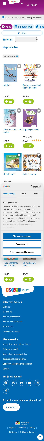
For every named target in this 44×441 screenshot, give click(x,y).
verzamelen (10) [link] (9, 56)
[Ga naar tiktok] (6, 391)
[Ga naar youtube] (29, 383)
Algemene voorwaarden (17, 428)
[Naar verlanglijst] (22, 3)
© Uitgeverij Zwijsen (27, 432)
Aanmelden (11, 407)
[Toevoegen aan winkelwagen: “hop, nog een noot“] (28, 145)
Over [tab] (36, 194)
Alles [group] (8, 26)
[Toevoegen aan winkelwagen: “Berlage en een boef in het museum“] (28, 101)
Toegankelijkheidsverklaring (14, 359)
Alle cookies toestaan (22, 236)
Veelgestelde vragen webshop (15, 354)
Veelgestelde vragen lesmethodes (16, 344)
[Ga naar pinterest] (14, 383)
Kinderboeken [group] (25, 26)
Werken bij (7, 311)
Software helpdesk (10, 349)
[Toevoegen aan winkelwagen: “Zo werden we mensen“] (28, 279)
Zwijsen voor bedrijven (12, 321)
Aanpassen (20, 244)
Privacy (32, 428)
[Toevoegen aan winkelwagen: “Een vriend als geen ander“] (9, 145)
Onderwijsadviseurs (11, 331)
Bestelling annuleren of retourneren (17, 363)
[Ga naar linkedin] (21, 383)
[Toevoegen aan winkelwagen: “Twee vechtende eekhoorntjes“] (9, 279)
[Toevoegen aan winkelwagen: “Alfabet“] (9, 101)
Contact (6, 368)
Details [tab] (23, 194)
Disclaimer (13, 432)
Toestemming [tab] (8, 194)
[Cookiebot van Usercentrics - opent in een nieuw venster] (31, 186)
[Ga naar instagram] (37, 383)
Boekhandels (8, 326)
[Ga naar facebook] (6, 383)
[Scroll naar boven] (40, 437)
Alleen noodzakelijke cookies (22, 252)
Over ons (6, 306)
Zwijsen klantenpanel (11, 316)
